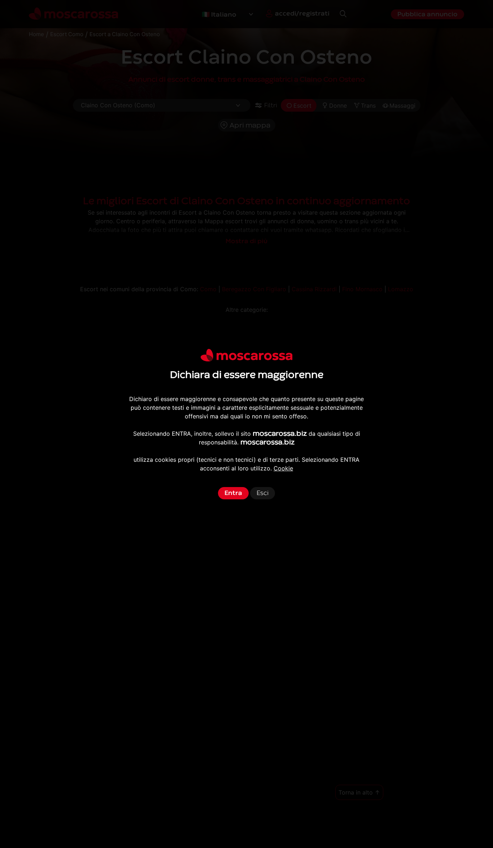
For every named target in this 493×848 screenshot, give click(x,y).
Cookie (283, 468)
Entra (233, 493)
